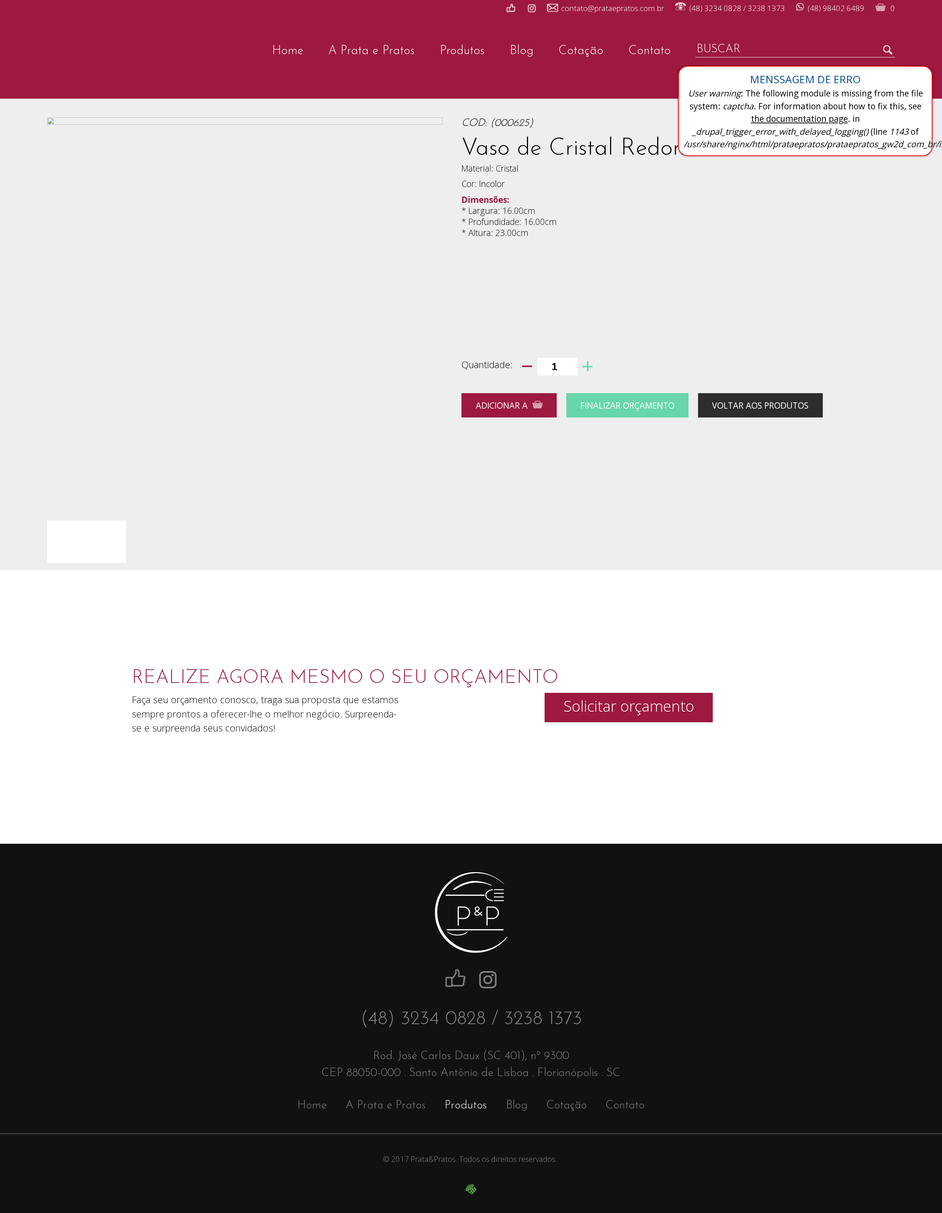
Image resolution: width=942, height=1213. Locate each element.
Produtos (462, 51)
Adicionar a (502, 405)
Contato (649, 51)
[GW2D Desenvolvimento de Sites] (471, 1189)
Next (428, 281)
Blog (522, 51)
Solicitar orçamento (628, 705)
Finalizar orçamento (627, 405)
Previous (62, 281)
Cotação (581, 51)
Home (288, 51)
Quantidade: (487, 364)
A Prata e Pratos (371, 51)
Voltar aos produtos (760, 405)
